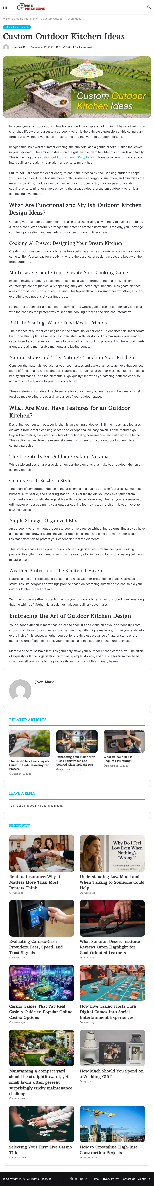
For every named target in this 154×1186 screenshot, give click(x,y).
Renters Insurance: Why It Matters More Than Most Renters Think (34, 882)
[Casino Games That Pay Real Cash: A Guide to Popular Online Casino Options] (41, 983)
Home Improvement (28, 18)
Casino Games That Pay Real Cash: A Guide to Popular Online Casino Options (40, 1012)
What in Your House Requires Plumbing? (118, 759)
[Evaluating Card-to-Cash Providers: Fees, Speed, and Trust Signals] (41, 918)
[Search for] (149, 8)
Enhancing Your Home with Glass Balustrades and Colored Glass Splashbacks (76, 760)
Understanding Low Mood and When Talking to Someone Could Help (112, 882)
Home (9, 18)
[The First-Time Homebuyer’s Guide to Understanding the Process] (29, 743)
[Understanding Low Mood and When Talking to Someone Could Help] (112, 853)
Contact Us (128, 1178)
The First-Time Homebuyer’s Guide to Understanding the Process (29, 765)
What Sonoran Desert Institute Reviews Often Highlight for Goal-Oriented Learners (110, 947)
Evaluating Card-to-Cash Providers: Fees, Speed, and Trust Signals (36, 947)
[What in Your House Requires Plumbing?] (124, 741)
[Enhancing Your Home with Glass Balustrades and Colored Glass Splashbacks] (76, 741)
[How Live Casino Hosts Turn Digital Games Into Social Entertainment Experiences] (112, 983)
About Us (144, 1178)
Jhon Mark (16, 47)
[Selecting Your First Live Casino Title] (41, 1124)
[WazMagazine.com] (31, 7)
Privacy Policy (110, 1178)
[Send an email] (24, 47)
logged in (31, 805)
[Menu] (5, 8)
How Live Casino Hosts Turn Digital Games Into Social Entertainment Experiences (108, 1012)
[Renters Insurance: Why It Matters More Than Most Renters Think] (41, 853)
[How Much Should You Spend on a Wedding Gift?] (112, 1048)
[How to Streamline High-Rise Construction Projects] (112, 1124)
